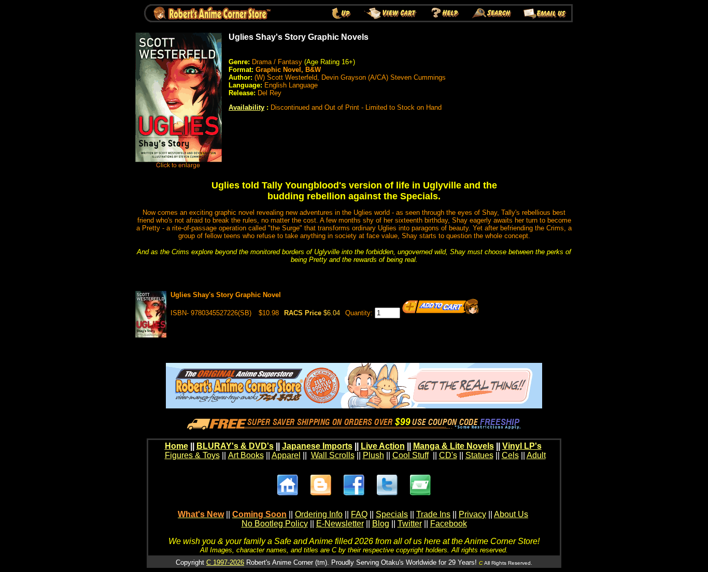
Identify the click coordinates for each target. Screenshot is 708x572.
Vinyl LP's (522, 446)
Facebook (448, 523)
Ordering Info (319, 514)
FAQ (359, 514)
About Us (511, 514)
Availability (246, 107)
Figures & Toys (192, 455)
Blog (380, 523)
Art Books (246, 455)
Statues (479, 455)
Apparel (286, 455)
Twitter (410, 523)
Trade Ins (433, 514)
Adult (536, 455)
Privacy (472, 514)
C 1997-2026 (225, 562)
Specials (392, 514)
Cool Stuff (410, 455)
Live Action (383, 446)
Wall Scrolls (333, 455)
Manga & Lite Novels (453, 446)
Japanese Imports (317, 446)
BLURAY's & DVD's (235, 446)
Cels (510, 455)
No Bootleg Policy (275, 523)
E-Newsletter (340, 523)
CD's (448, 455)
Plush (373, 455)
